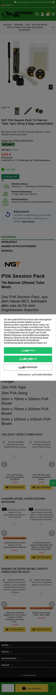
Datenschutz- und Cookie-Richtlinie (35, 374)
